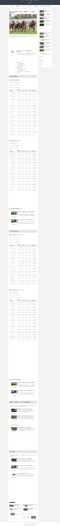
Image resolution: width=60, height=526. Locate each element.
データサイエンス (13, 502)
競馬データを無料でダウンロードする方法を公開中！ (23, 71)
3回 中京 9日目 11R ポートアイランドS (22, 69)
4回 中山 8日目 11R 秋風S (20, 63)
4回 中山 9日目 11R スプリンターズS (22, 68)
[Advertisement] (23, 44)
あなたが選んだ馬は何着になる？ (21, 70)
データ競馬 (18, 72)
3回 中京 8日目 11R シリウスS (21, 64)
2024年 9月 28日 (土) (19, 62)
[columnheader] (10, 91)
